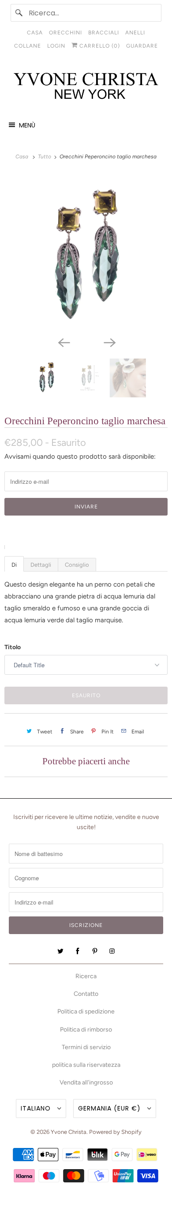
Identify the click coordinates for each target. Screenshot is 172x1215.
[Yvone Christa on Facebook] (77, 951)
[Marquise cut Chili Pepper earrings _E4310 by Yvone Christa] (86, 252)
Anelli (135, 33)
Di (14, 564)
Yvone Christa (68, 1132)
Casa (35, 33)
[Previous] (63, 341)
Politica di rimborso (86, 1029)
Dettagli (40, 564)
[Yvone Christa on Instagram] (112, 951)
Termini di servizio (86, 1047)
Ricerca (86, 976)
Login (56, 46)
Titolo (12, 647)
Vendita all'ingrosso (86, 1082)
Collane (27, 46)
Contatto (86, 994)
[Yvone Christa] (86, 86)
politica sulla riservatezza (86, 1065)
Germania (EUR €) (110, 1108)
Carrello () (99, 46)
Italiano (37, 1108)
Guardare (142, 46)
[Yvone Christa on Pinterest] (95, 951)
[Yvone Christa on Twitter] (60, 951)
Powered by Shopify (115, 1132)
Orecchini (65, 33)
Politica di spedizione (86, 1011)
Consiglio (77, 564)
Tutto (45, 156)
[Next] (109, 341)
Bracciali (103, 33)
